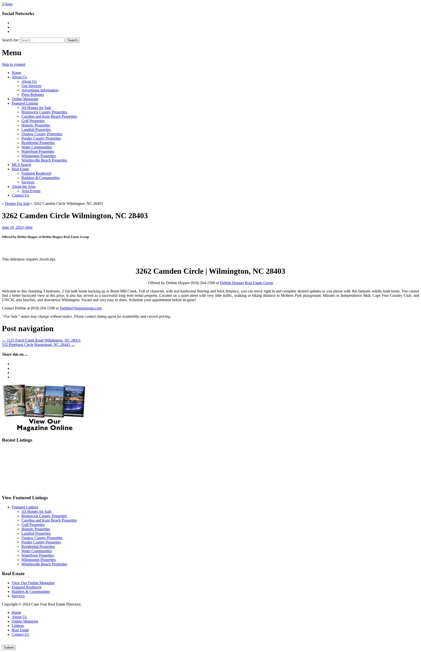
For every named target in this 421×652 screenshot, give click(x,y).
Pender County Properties (41, 138)
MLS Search (21, 165)
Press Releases (32, 94)
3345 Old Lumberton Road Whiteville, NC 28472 (51, 468)
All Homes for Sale (36, 108)
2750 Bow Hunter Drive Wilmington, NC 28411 (240, 454)
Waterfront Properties (37, 151)
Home (16, 73)
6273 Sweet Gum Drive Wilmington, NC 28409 (146, 454)
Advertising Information (39, 90)
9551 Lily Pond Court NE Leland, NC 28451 (47, 483)
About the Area (23, 186)
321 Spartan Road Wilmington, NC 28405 (134, 483)
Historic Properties (35, 125)
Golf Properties (33, 121)
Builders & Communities (40, 178)
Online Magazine (25, 99)
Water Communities (36, 147)
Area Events (30, 191)
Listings (18, 626)
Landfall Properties (36, 129)
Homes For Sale (17, 203)
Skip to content (13, 64)
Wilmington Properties (38, 156)
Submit (9, 647)
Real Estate (20, 169)
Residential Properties (38, 143)
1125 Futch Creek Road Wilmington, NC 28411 (41, 340)
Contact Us (20, 195)
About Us (19, 77)
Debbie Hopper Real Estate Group (246, 283)
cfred (28, 227)
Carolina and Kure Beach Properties (49, 116)
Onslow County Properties (41, 134)
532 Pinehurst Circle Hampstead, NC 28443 (38, 345)
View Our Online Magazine (33, 583)
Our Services (31, 86)
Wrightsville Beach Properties (44, 160)
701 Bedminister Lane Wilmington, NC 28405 (329, 468)
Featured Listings (25, 103)
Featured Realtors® (36, 173)
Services (27, 182)
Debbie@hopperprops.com (81, 308)
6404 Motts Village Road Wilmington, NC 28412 (50, 454)
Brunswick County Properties (44, 112)
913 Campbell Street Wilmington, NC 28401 (332, 454)
